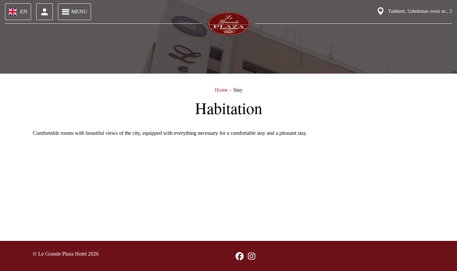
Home (222, 90)
